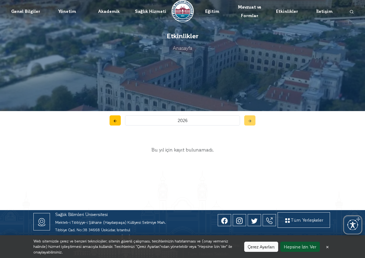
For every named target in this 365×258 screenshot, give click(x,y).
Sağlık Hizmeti (150, 11)
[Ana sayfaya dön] (183, 10)
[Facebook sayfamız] (224, 220)
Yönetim (67, 11)
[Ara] (352, 11)
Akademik (109, 11)
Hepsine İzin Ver (300, 246)
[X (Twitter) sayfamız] (254, 220)
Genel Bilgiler (25, 11)
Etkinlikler (287, 11)
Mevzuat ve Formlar (249, 11)
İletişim (324, 11)
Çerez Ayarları (261, 246)
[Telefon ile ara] (269, 220)
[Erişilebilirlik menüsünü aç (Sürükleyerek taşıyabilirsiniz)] (352, 224)
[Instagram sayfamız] (239, 220)
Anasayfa (182, 48)
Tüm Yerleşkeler (307, 219)
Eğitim (212, 11)
